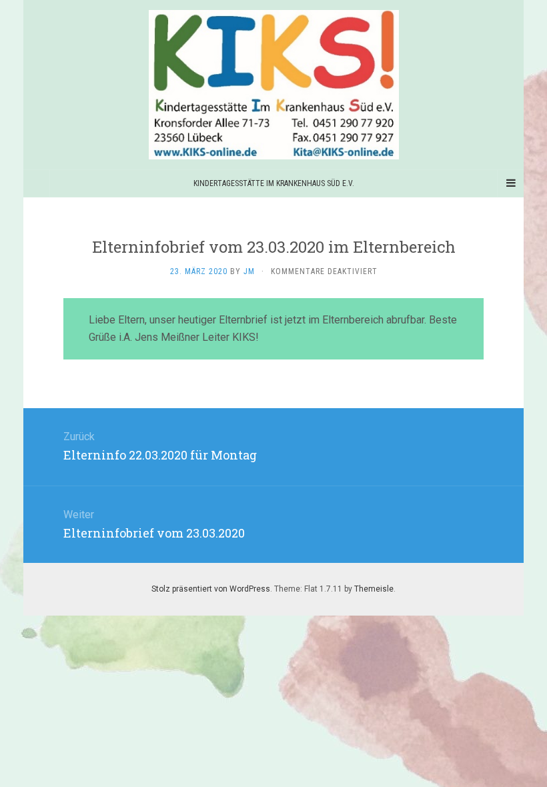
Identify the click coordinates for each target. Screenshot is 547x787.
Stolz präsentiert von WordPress (210, 589)
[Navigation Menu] (510, 183)
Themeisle (374, 589)
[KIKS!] (273, 84)
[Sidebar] (36, 183)
